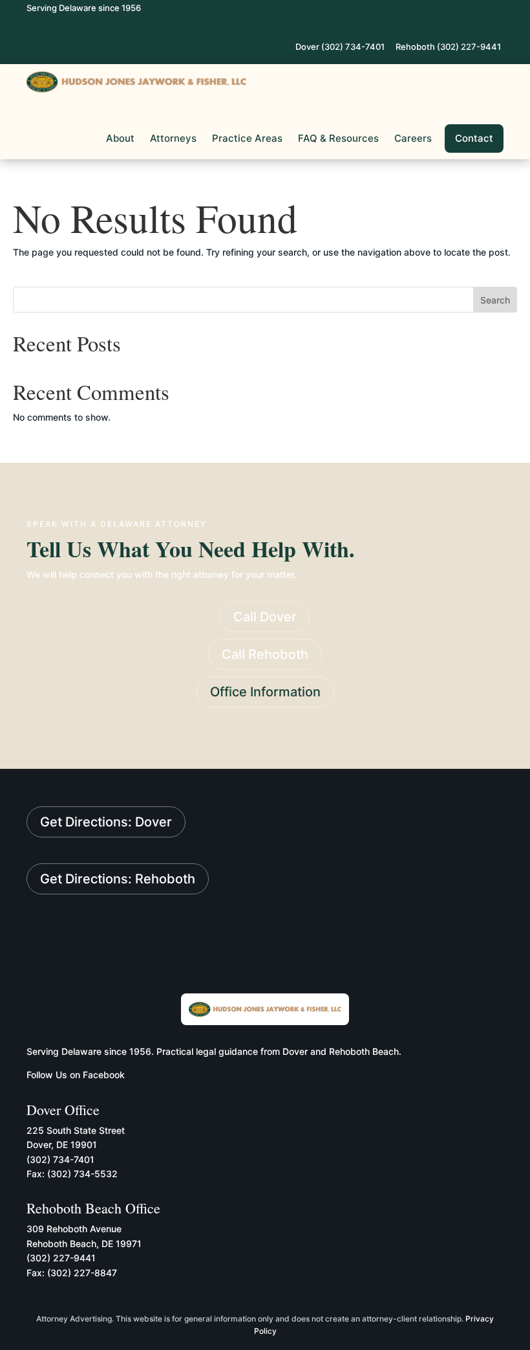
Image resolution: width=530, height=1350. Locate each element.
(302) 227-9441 (61, 1257)
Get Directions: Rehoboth (117, 879)
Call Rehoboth (265, 654)
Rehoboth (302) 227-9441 (448, 46)
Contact (474, 138)
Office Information (265, 692)
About (120, 138)
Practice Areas (247, 138)
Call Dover (265, 617)
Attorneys (173, 138)
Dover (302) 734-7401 (340, 46)
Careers (413, 138)
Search (495, 299)
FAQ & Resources (338, 138)
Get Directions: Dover (106, 822)
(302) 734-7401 (60, 1159)
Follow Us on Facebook (75, 1074)
